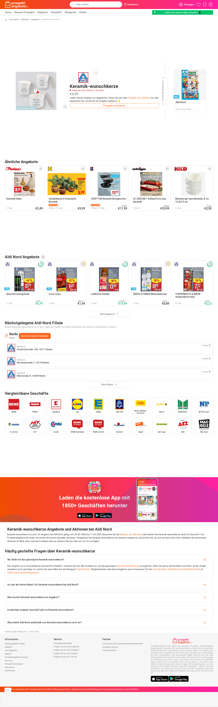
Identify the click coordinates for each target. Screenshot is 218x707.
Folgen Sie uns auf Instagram (66, 650)
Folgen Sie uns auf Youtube (65, 653)
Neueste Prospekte (24, 12)
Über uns (9, 660)
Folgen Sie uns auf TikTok (65, 657)
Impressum (10, 667)
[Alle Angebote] (43, 257)
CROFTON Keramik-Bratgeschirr (23, 572)
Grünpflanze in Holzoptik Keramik (184, 569)
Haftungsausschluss (61, 689)
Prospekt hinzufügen (14, 664)
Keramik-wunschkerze (128, 566)
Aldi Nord (25, 19)
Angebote (42, 12)
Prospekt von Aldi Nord (139, 97)
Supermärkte (83, 569)
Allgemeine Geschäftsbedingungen (87, 689)
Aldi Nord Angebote (22, 257)
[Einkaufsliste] (210, 4)
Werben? (9, 647)
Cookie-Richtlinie (131, 689)
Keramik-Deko (160, 569)
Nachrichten (10, 670)
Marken (8, 654)
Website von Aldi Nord (131, 534)
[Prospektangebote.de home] (16, 4)
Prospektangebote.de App (16, 657)
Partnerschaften (109, 650)
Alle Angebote (11, 650)
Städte (82, 12)
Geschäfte (56, 12)
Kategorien (70, 12)
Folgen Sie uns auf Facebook (66, 646)
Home (8, 12)
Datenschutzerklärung (113, 689)
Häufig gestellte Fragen (15, 643)
